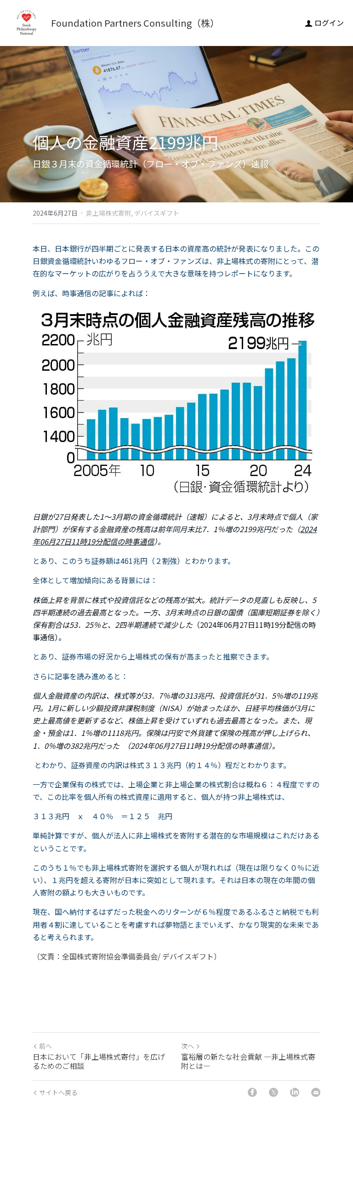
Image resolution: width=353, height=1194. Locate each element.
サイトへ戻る (58, 1092)
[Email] (315, 1092)
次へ (187, 1045)
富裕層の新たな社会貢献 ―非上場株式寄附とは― (248, 1061)
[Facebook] (252, 1092)
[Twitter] (273, 1092)
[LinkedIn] (294, 1092)
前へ (45, 1045)
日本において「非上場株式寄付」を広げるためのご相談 (99, 1061)
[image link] (26, 22)
